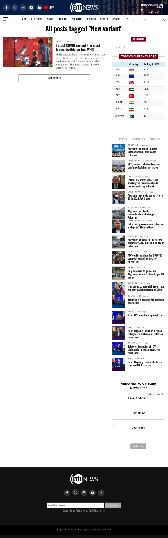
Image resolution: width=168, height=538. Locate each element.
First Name (138, 413)
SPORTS (104, 19)
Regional (62, 19)
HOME (23, 19)
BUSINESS (91, 19)
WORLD (50, 19)
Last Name (138, 427)
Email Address (138, 398)
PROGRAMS (77, 19)
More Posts (54, 78)
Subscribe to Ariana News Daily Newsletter (84, 511)
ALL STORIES (36, 19)
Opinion (116, 19)
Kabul (159, 7)
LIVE (127, 19)
